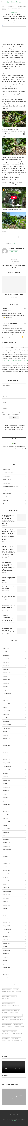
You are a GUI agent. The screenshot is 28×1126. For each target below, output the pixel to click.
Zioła (14, 504)
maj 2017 (5, 825)
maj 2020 (5, 707)
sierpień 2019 (6, 731)
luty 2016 (5, 877)
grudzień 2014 (6, 922)
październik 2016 (7, 849)
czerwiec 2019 (6, 738)
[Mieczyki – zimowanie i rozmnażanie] (21, 589)
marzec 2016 (6, 874)
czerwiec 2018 (6, 780)
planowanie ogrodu (7, 1017)
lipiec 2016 (5, 860)
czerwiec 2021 (6, 672)
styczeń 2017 (6, 839)
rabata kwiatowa (18, 1024)
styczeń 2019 (6, 756)
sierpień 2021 (6, 665)
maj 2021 (5, 676)
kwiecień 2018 (6, 787)
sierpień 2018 (6, 773)
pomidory (5, 1019)
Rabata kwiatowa (14, 493)
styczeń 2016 (6, 880)
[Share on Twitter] (19, 243)
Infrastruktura (14, 476)
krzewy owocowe (17, 1005)
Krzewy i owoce (14, 479)
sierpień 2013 (6, 978)
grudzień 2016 (6, 842)
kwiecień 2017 (6, 828)
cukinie (15, 236)
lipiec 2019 (5, 735)
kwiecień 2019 (6, 745)
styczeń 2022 (6, 658)
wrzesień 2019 (6, 728)
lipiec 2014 (5, 939)
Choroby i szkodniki (14, 472)
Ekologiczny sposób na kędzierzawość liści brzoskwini (8, 607)
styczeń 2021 (6, 686)
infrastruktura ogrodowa (8, 1000)
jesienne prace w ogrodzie (8, 1003)
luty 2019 (5, 752)
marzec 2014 (6, 953)
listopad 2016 (6, 846)
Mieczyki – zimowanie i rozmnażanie (8, 587)
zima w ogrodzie (16, 1038)
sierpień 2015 (6, 898)
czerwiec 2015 (6, 905)
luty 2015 (5, 915)
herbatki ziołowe (6, 998)
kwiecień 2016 (6, 870)
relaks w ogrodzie (7, 1028)
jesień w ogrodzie (6, 1005)
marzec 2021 (6, 683)
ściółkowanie (18, 1040)
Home (3, 6)
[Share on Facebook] (17, 243)
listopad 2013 (6, 967)
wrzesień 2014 (6, 933)
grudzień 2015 (6, 884)
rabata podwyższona (7, 1026)
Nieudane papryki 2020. (14, 1096)
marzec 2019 (6, 749)
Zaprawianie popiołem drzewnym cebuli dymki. (8, 578)
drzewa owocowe (6, 993)
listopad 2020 (6, 690)
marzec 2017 (6, 832)
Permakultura (11, 6)
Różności (14, 497)
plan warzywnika (18, 1017)
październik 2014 (7, 929)
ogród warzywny (14, 1012)
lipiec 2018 (5, 776)
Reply (25, 308)
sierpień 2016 (6, 856)
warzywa (5, 1031)
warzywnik (22, 236)
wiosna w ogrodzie (17, 1033)
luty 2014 (5, 957)
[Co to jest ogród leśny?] (14, 284)
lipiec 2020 (5, 700)
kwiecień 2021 (6, 679)
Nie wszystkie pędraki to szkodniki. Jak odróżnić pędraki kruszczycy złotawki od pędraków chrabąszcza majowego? (8, 519)
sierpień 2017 (6, 815)
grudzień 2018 (6, 759)
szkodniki (16, 1028)
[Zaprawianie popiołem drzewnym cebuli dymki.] (21, 579)
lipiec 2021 (5, 669)
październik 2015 (7, 891)
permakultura (18, 1014)
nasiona (4, 1012)
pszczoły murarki (6, 1024)
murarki (16, 1010)
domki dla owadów (16, 991)
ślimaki (4, 1042)
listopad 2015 (6, 887)
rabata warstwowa (19, 1026)
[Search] (26, 2)
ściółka (10, 1040)
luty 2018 (5, 794)
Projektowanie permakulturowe (14, 486)
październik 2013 (7, 971)
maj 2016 (5, 867)
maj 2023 (5, 652)
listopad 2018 (6, 763)
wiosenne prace (6, 1033)
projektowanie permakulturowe (17, 1019)
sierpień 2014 (6, 936)
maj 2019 (5, 742)
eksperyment (5, 996)
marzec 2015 (6, 912)
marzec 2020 (6, 714)
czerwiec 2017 (6, 822)
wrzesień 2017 (6, 811)
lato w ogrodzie (13, 1007)
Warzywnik (14, 500)
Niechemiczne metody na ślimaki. (8, 597)
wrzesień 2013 (6, 974)
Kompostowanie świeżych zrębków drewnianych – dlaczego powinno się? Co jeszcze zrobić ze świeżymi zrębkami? (8, 566)
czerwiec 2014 (6, 943)
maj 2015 (5, 908)
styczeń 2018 (6, 797)
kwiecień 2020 (6, 711)
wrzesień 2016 (6, 853)
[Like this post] (15, 243)
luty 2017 (5, 835)
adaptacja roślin (7, 236)
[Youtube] (17, 1113)
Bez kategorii (14, 469)
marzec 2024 (6, 648)
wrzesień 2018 (6, 769)
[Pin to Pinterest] (20, 243)
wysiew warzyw (6, 1035)
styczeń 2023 (6, 655)
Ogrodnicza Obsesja (13, 20)
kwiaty (4, 1007)
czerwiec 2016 (6, 863)
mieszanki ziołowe (7, 1010)
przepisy (4, 1021)
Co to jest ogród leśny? (14, 295)
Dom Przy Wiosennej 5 (9, 323)
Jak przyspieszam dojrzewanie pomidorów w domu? (8, 630)
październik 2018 (7, 766)
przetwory (13, 1021)
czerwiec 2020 (6, 704)
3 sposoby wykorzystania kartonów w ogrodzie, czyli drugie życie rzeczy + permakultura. (8, 619)
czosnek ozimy (6, 991)
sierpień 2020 (6, 697)
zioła (4, 1040)
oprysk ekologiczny (7, 1014)
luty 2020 (5, 717)
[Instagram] (14, 1113)
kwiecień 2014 (6, 950)
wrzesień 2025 (6, 645)
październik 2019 (7, 724)
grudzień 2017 (6, 801)
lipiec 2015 (5, 901)
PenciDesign (14, 1120)
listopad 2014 (6, 926)
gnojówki (14, 996)
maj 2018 (5, 783)
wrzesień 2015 (6, 894)
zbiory (15, 1035)
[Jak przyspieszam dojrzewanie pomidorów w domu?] (21, 631)
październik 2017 (7, 808)
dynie (15, 993)
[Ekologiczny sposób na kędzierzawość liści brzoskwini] (21, 608)
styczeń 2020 (6, 721)
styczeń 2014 (6, 960)
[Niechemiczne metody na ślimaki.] (21, 599)
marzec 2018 (6, 790)
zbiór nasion (5, 1038)
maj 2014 (5, 946)
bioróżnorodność (6, 989)
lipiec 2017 (5, 818)
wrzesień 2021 (6, 662)
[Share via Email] (22, 243)
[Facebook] (10, 1113)
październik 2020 (7, 693)
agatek (4, 308)
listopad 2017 (6, 804)
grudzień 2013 (6, 964)
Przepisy (14, 490)
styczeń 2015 (6, 919)
